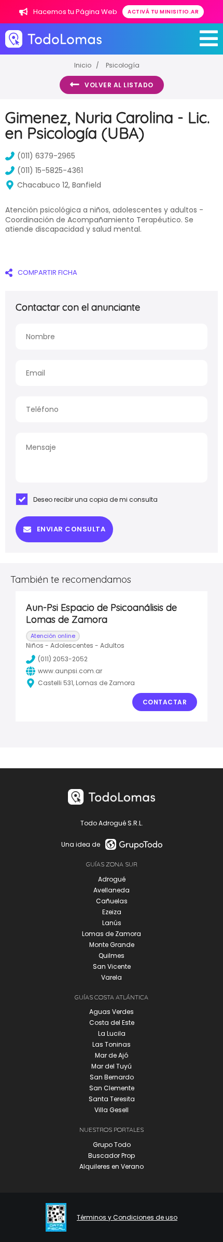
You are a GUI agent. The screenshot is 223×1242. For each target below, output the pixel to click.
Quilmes (111, 955)
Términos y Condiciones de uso (127, 1217)
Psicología (123, 65)
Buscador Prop (111, 1155)
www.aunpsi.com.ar (70, 670)
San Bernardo (112, 1077)
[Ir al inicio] (53, 38)
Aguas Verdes (111, 1011)
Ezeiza (111, 911)
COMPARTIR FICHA (47, 272)
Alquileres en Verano (111, 1166)
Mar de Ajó (111, 1055)
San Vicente (112, 966)
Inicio (82, 65)
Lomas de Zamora (111, 933)
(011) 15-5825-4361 (50, 170)
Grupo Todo (112, 1144)
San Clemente (111, 1088)
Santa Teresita (112, 1098)
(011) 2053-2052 (63, 659)
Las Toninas (111, 1044)
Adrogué (112, 879)
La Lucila (112, 1033)
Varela (111, 977)
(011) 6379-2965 (46, 156)
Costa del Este (111, 1022)
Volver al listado (119, 85)
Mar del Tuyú (111, 1066)
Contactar (165, 702)
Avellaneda (111, 890)
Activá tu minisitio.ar (163, 12)
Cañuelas (112, 901)
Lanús (111, 922)
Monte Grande (111, 944)
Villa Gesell (111, 1109)
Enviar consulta (71, 529)
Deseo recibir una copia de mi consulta (95, 499)
